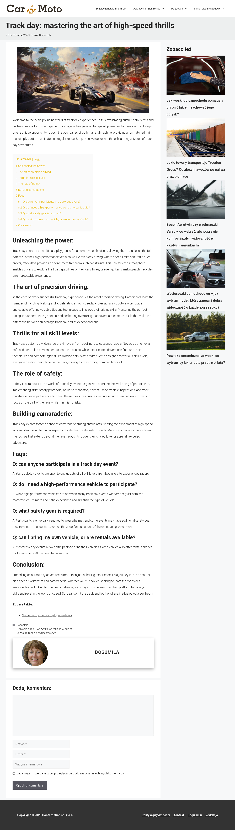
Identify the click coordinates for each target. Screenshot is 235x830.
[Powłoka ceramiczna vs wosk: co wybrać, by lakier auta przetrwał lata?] (196, 331)
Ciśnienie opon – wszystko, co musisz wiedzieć (44, 628)
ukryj (36, 159)
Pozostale (177, 8)
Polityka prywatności (156, 815)
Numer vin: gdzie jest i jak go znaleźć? (47, 615)
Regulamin (195, 815)
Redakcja (211, 815)
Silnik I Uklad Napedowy (207, 8)
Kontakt (178, 815)
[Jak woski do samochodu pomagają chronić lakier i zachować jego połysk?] (196, 76)
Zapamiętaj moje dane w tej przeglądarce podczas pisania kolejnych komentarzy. (70, 773)
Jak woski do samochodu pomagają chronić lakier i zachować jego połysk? (195, 107)
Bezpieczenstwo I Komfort (111, 8)
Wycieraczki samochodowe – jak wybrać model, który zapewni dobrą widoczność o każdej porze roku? (194, 300)
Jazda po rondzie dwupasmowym (36, 632)
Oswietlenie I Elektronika (146, 8)
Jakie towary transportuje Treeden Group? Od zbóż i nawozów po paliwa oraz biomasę (196, 169)
